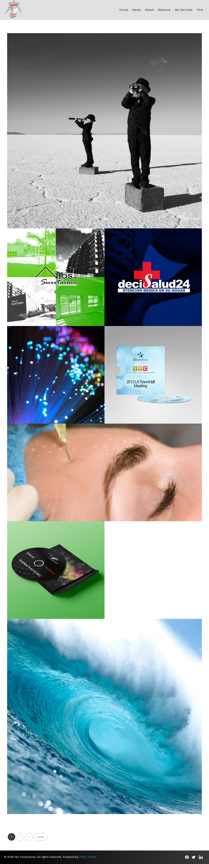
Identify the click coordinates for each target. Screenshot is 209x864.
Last (40, 837)
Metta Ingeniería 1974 (56, 280)
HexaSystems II (153, 378)
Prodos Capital (104, 134)
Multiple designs (104, 725)
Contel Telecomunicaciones (56, 378)
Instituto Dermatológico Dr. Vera (104, 476)
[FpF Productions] (13, 9)
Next (29, 837)
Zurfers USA (104, 720)
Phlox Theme (88, 856)
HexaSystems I (56, 573)
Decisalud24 (153, 280)
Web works (104, 139)
